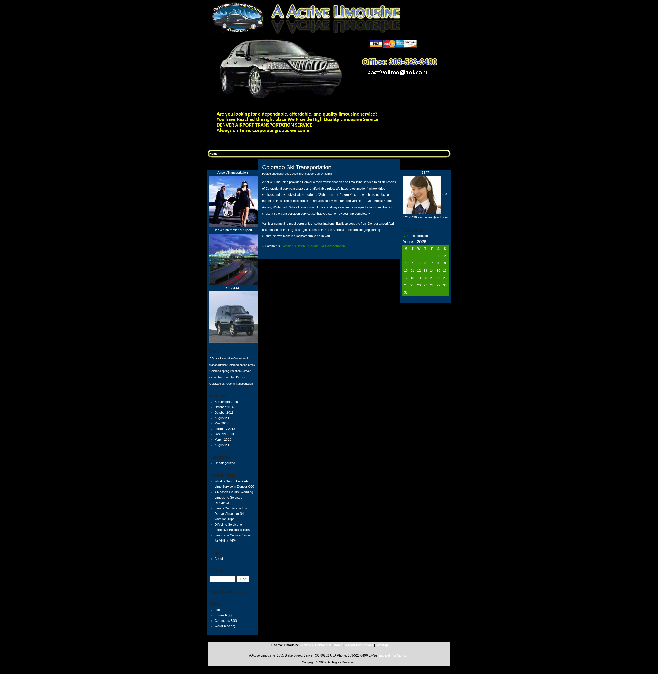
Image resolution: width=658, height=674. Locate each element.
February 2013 (225, 429)
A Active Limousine (221, 358)
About (219, 559)
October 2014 (224, 407)
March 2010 (223, 439)
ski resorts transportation (237, 383)
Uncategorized (225, 463)
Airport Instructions (359, 645)
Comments (226, 621)
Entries (223, 615)
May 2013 (222, 423)
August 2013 (223, 418)
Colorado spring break (241, 364)
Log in (219, 610)
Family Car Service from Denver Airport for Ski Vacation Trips (231, 514)
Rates (338, 645)
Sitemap (382, 645)
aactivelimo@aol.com (394, 655)
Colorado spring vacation (225, 371)
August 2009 (223, 445)
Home (213, 153)
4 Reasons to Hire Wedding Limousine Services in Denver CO (234, 497)
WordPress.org (225, 626)
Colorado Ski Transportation (296, 167)
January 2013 (224, 434)
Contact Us (323, 645)
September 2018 (226, 402)
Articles (307, 645)
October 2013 (224, 412)
